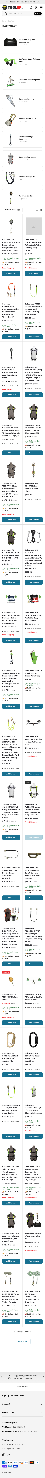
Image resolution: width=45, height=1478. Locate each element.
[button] (36, 7)
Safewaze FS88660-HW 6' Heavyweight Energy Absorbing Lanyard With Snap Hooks (33, 935)
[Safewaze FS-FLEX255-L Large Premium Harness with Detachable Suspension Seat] (34, 791)
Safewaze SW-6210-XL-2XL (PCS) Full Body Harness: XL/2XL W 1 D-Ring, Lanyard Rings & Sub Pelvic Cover (33, 373)
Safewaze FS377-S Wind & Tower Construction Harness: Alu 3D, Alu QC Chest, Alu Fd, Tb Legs (33, 1173)
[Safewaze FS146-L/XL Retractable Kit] (34, 1220)
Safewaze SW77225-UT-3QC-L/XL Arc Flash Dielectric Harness (33, 1109)
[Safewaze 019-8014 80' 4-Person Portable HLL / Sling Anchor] (34, 599)
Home (4, 21)
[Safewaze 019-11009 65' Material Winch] (11, 981)
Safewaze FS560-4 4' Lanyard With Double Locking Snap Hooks (11, 1109)
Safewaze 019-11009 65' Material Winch (10, 997)
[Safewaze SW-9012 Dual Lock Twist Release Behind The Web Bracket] (34, 854)
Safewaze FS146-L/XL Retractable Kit (33, 1236)
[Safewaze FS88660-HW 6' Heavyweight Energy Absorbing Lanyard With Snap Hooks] (34, 915)
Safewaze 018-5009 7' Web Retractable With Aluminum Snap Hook (10, 372)
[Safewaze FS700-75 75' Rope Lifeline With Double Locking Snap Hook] (34, 1278)
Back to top (22, 1386)
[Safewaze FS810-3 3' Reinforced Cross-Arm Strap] (34, 657)
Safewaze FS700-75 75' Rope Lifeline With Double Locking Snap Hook (33, 1296)
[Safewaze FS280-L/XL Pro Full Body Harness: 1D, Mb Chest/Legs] (11, 1220)
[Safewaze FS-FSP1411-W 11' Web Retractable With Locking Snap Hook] (34, 226)
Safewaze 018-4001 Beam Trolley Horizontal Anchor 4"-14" (33, 740)
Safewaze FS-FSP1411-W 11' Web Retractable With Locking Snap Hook (33, 245)
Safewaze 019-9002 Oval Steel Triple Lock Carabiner (32, 1057)
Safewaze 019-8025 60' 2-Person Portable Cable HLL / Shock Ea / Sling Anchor (11, 617)
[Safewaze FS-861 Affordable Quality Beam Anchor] (34, 981)
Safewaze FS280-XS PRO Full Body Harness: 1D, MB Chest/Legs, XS (33, 429)
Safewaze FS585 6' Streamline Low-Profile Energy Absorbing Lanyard (11, 873)
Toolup (9, 1472)
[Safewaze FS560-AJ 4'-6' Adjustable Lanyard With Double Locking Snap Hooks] (34, 290)
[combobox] (17, 13)
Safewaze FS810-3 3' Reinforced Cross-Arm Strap (33, 673)
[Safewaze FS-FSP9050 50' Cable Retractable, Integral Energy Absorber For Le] (11, 226)
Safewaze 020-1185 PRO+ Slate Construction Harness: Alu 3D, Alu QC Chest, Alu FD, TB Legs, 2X (10, 490)
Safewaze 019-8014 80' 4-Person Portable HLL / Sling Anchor (33, 616)
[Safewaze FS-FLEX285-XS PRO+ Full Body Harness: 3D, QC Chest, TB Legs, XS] (11, 537)
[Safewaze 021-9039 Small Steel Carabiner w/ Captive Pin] (11, 1040)
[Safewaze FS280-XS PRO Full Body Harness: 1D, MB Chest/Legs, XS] (34, 412)
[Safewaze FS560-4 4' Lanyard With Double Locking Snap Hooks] (11, 1092)
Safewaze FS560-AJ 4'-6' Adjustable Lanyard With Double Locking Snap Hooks (33, 309)
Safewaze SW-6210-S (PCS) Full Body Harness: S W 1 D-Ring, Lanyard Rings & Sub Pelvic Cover (11, 811)
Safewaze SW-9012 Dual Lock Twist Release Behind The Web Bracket (32, 873)
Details (37, 2)
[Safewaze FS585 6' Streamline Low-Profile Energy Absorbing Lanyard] (11, 854)
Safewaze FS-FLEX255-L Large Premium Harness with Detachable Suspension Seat (33, 809)
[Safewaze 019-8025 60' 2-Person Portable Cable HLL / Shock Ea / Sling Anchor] (11, 599)
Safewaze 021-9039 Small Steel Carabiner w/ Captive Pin (10, 1057)
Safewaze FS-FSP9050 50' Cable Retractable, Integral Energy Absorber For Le (11, 245)
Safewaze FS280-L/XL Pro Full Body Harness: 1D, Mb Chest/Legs (10, 1237)
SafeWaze (11, 21)
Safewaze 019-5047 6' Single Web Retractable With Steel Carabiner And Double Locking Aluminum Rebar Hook (11, 678)
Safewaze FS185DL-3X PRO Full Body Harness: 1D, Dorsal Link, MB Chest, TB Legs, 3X (11, 430)
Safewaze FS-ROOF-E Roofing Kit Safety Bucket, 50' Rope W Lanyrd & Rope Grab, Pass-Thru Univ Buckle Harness (11, 936)
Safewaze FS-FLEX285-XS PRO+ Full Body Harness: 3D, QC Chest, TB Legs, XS (11, 555)
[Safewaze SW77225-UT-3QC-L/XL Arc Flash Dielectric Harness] (34, 1092)
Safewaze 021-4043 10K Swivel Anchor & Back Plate (32, 487)
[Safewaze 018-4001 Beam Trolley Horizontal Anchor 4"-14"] (34, 723)
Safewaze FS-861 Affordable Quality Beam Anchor (33, 997)
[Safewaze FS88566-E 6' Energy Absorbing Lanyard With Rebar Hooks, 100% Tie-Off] (11, 290)
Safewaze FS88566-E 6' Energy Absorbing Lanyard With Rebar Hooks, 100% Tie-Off (10, 310)
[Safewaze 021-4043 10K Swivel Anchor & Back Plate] (34, 470)
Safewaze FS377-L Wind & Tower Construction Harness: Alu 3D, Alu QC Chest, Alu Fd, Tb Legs (10, 1173)
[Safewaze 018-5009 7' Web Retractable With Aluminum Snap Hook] (11, 354)
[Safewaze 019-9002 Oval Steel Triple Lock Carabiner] (34, 1040)
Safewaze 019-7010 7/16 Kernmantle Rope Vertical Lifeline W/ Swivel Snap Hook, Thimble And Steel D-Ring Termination (33, 559)
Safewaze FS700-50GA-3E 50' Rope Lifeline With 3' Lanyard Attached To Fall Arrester (10, 1296)
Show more (22, 1341)
